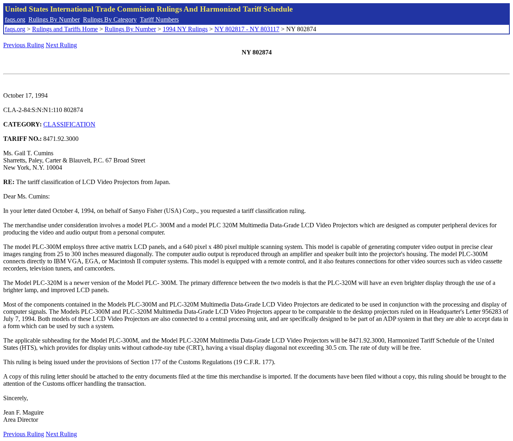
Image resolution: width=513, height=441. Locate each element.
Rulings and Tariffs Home (65, 29)
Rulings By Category (110, 19)
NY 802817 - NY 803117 (246, 29)
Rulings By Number (54, 19)
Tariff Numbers (159, 19)
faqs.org (15, 19)
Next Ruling (61, 45)
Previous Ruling (23, 45)
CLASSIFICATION (69, 124)
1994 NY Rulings (185, 29)
